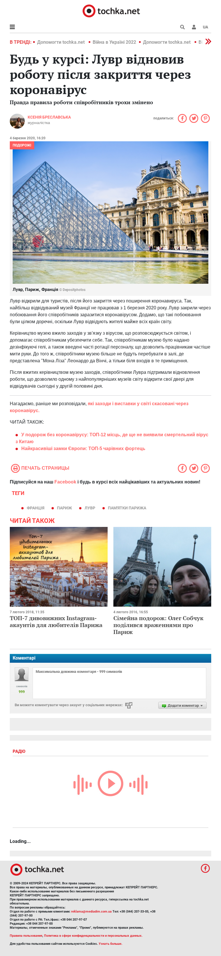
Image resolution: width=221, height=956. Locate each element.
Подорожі (22, 145)
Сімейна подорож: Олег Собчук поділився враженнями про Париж (158, 625)
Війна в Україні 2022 (114, 42)
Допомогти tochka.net (61, 42)
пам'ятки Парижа (127, 508)
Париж (64, 508)
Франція (35, 508)
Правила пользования (26, 936)
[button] (194, 27)
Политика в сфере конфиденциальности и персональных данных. (93, 936)
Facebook (65, 481)
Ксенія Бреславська (49, 117)
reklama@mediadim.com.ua (91, 911)
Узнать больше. (110, 944)
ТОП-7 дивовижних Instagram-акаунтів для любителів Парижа (56, 621)
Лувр (90, 508)
